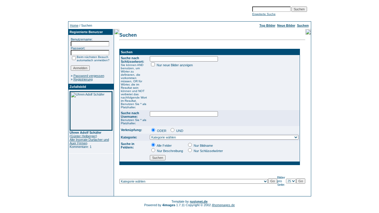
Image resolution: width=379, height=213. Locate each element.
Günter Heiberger (83, 136)
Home (74, 25)
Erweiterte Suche (264, 14)
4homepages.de (223, 205)
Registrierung (83, 79)
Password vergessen (88, 76)
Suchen (303, 25)
